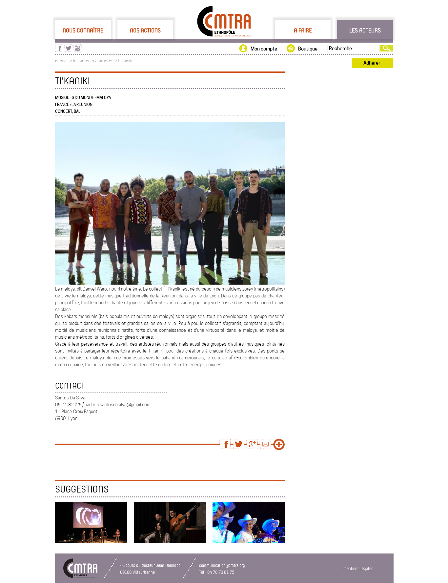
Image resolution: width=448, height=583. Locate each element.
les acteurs (83, 60)
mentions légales (358, 568)
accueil (62, 60)
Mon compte (264, 49)
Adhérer (371, 63)
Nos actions (145, 30)
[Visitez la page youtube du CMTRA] (77, 50)
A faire (303, 30)
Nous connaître (83, 30)
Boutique (307, 49)
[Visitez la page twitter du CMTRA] (68, 50)
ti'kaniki (125, 60)
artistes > (108, 60)
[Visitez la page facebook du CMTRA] (59, 50)
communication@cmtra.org (222, 565)
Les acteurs (365, 30)
